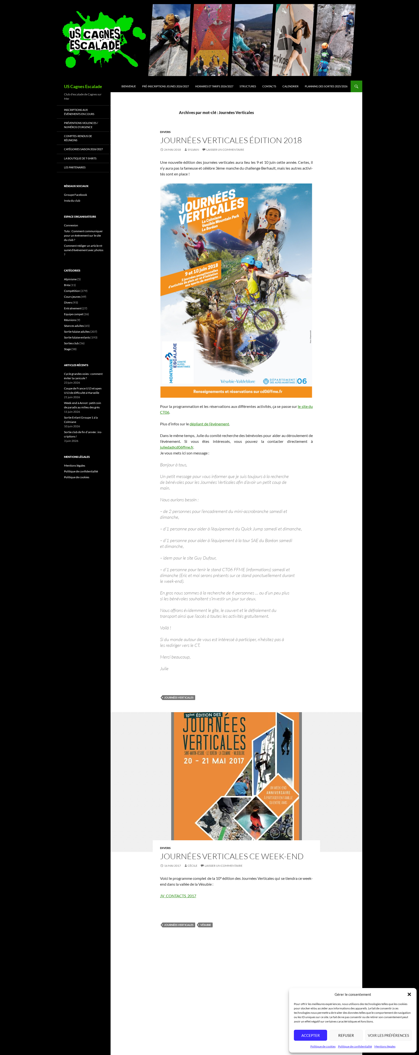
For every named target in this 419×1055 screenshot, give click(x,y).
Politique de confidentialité (355, 1046)
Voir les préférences (388, 1035)
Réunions (70, 320)
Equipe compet (73, 314)
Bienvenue (128, 86)
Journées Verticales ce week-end (232, 856)
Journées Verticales (178, 697)
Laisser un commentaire (225, 149)
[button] (409, 994)
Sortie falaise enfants (77, 337)
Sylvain (193, 149)
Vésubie (205, 924)
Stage (67, 349)
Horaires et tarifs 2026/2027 (214, 86)
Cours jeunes (72, 296)
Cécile (192, 865)
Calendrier (290, 86)
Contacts (269, 86)
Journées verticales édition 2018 (231, 140)
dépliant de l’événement (209, 423)
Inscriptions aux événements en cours (79, 111)
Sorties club (71, 343)
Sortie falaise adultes (77, 331)
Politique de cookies (323, 1046)
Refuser (346, 1035)
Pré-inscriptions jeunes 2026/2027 (165, 86)
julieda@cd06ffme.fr (176, 447)
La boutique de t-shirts (80, 158)
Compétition (72, 291)
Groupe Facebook (75, 195)
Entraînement (72, 308)
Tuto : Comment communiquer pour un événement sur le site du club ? (83, 235)
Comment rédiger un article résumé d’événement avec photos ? (83, 250)
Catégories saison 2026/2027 (83, 149)
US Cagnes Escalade (83, 86)
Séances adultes (74, 326)
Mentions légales (384, 1046)
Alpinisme (70, 279)
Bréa (67, 285)
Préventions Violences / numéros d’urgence (81, 125)
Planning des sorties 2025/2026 (326, 86)
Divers (165, 132)
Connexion (71, 225)
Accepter (310, 1035)
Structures (248, 86)
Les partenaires (75, 167)
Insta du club (72, 200)
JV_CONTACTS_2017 (178, 895)
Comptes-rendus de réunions (78, 138)
